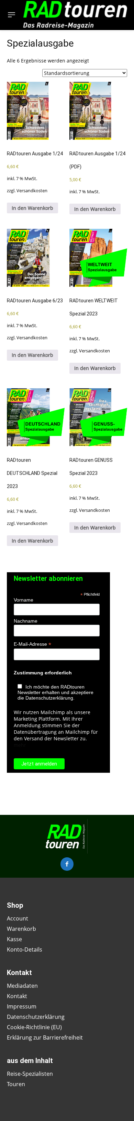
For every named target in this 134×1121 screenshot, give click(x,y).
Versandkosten (31, 191)
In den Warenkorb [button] (32, 208)
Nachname (25, 621)
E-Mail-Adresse (32, 644)
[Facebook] (67, 863)
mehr (20, 745)
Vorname (23, 600)
